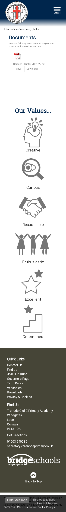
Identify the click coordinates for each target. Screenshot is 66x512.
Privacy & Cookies (19, 397)
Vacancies (14, 388)
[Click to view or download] (33, 56)
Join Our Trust (17, 374)
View (18, 68)
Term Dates (15, 383)
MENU (57, 13)
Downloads (15, 392)
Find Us (12, 369)
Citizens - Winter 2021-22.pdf (29, 64)
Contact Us (15, 365)
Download (32, 68)
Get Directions (17, 435)
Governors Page (18, 379)
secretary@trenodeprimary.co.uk (30, 446)
